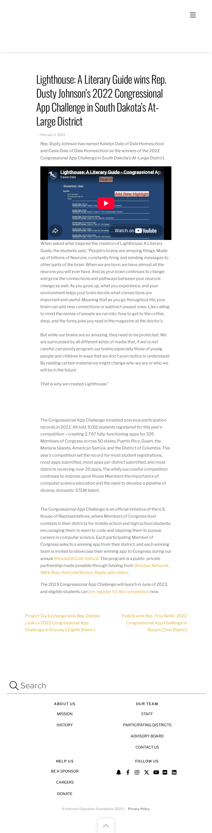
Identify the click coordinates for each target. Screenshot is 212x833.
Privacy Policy (138, 809)
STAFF (147, 714)
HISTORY (65, 725)
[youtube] (156, 771)
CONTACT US (147, 747)
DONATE (64, 793)
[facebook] (128, 771)
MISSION (65, 714)
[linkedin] (174, 771)
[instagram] (137, 771)
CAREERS (65, 782)
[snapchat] (118, 771)
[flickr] (165, 771)
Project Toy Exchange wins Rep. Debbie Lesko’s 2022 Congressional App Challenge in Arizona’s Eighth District (62, 622)
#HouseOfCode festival (76, 558)
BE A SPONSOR (65, 771)
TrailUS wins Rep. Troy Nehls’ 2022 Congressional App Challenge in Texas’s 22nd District (154, 622)
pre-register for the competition (118, 591)
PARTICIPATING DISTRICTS (147, 725)
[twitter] (146, 771)
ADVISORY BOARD (147, 736)
